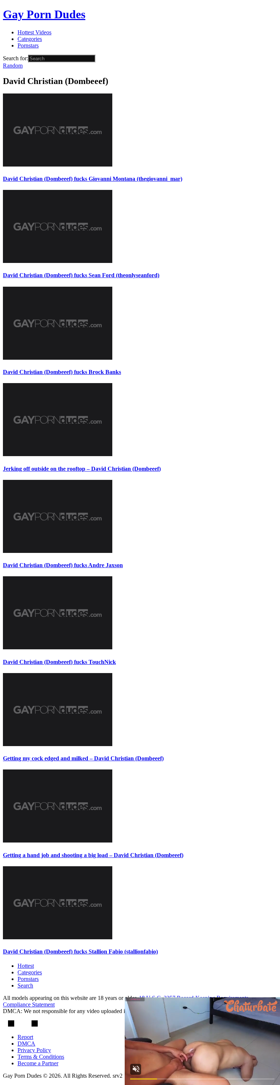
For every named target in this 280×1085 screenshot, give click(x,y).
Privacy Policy (34, 1050)
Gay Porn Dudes (44, 14)
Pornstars (28, 45)
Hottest (26, 966)
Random (13, 65)
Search (25, 985)
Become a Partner (38, 1063)
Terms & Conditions (41, 1057)
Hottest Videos (34, 32)
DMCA (26, 1043)
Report (25, 1037)
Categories (30, 39)
